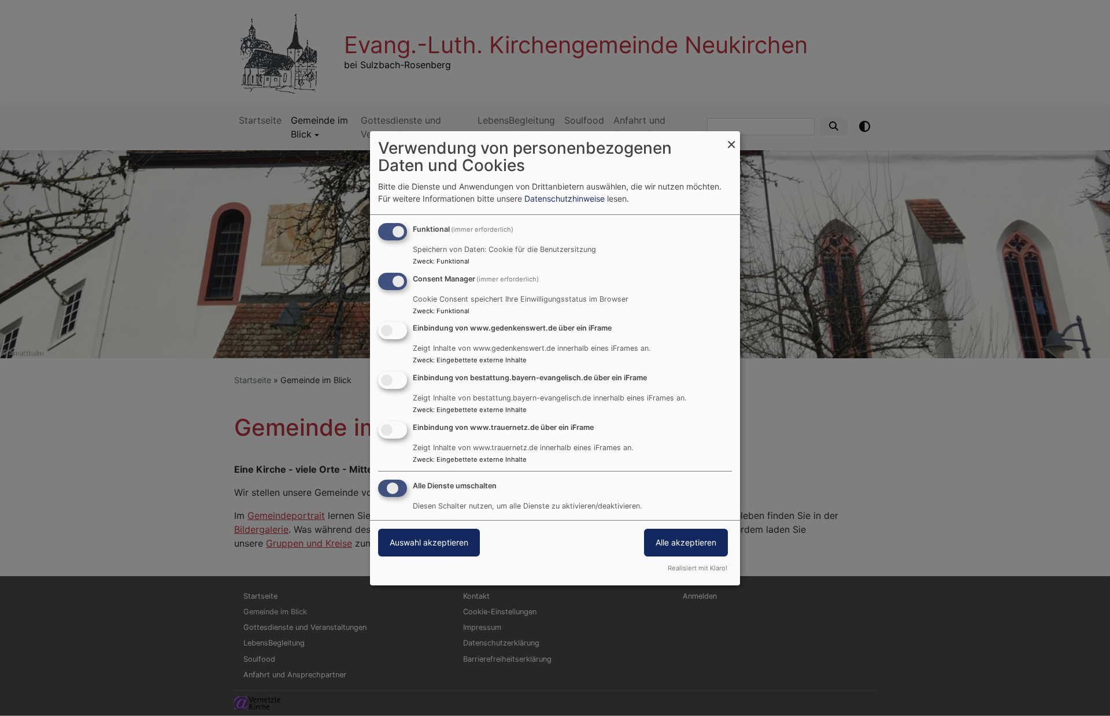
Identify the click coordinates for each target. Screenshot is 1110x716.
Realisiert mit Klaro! (697, 568)
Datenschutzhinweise (564, 198)
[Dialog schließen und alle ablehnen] (731, 138)
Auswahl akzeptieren (429, 542)
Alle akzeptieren (686, 542)
